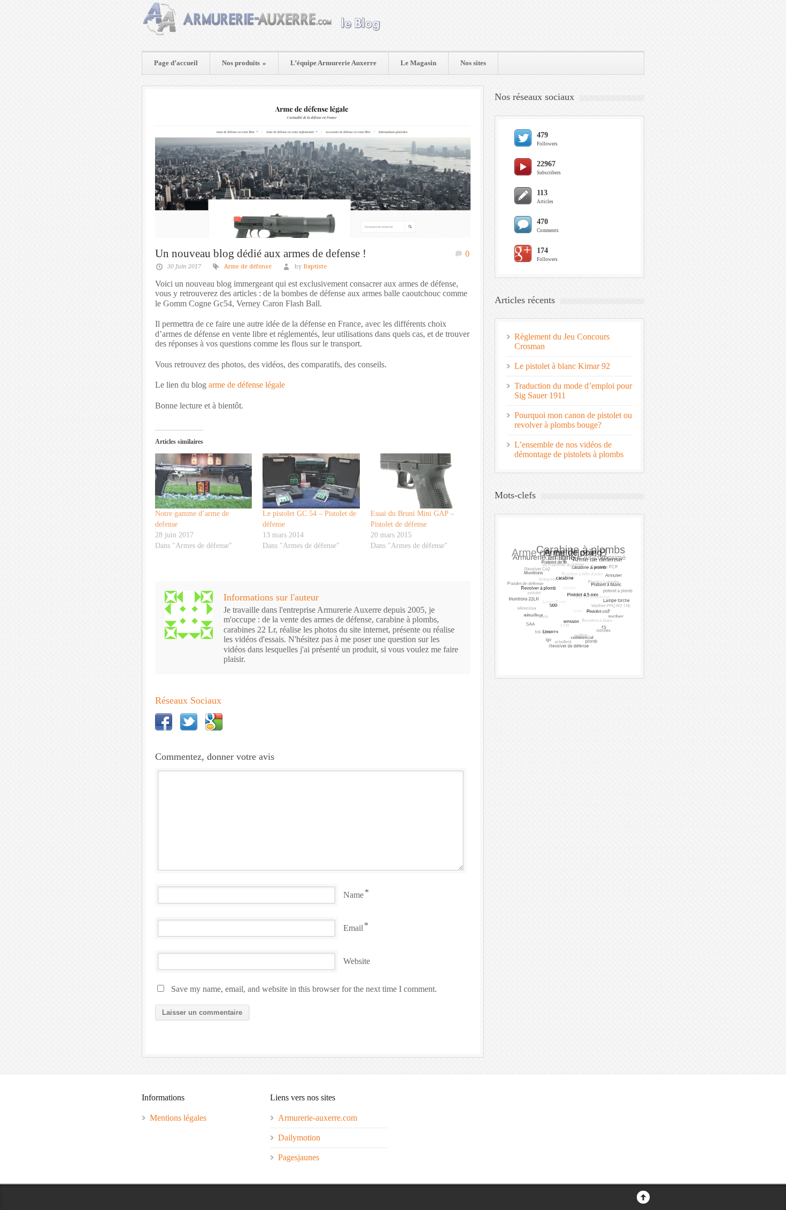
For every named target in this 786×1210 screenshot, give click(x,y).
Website (356, 961)
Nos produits (244, 63)
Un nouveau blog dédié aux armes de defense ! (260, 253)
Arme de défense (248, 266)
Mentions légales (178, 1117)
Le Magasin (418, 63)
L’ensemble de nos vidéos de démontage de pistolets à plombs (568, 449)
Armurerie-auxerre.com (317, 1117)
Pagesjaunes (298, 1157)
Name (353, 894)
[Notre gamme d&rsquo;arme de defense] (203, 481)
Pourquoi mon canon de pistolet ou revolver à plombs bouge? (573, 420)
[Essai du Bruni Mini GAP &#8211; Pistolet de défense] (419, 481)
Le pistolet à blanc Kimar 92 (562, 366)
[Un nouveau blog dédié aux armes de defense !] (313, 168)
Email (353, 927)
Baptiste (315, 266)
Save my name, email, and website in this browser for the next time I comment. (304, 988)
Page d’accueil (176, 63)
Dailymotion (299, 1137)
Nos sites (473, 63)
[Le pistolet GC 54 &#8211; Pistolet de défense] (311, 481)
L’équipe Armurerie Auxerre (333, 63)
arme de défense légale (247, 384)
